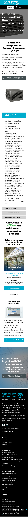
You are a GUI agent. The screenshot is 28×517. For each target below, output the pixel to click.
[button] (5, 270)
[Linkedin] (3, 425)
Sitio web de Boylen (8, 431)
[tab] (14, 115)
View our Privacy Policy (14, 513)
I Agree (4, 515)
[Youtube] (7, 425)
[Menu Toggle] (25, 3)
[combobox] (1, 516)
